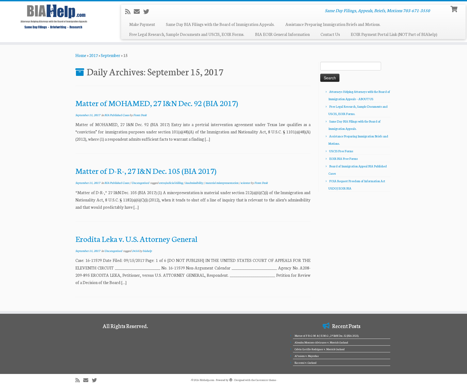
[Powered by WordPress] (231, 379)
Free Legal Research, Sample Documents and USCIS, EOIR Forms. (186, 34)
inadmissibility (194, 183)
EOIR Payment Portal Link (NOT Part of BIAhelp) (394, 34)
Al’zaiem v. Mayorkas (307, 356)
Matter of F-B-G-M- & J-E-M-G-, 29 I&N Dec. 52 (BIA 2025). (327, 336)
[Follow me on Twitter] (148, 11)
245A (135, 251)
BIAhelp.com (207, 380)
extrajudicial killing (171, 183)
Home (80, 55)
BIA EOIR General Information (282, 34)
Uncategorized (140, 183)
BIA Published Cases (117, 115)
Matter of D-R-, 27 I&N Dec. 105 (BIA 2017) (145, 170)
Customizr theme (265, 380)
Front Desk (140, 115)
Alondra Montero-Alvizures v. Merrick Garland (321, 342)
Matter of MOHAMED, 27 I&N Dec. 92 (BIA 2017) (156, 102)
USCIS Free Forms (341, 151)
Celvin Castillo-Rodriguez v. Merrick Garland (320, 349)
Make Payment (142, 24)
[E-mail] (138, 11)
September (110, 55)
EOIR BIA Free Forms (343, 158)
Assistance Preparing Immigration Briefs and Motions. (333, 24)
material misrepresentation (222, 183)
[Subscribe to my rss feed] (129, 11)
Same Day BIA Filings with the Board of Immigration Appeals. (220, 24)
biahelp (147, 251)
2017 (93, 55)
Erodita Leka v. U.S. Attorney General (136, 238)
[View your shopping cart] (455, 8)
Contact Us (330, 34)
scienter (246, 183)
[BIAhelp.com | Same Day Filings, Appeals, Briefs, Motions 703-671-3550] (54, 16)
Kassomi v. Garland (305, 363)
